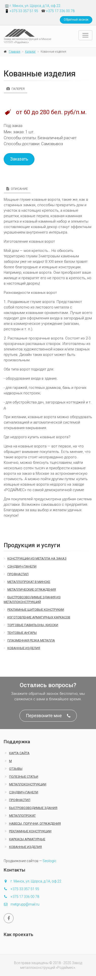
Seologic (49, 861)
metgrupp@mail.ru (25, 904)
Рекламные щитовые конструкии (35, 609)
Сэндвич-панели (21, 566)
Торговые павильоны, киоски (32, 625)
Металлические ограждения (31, 589)
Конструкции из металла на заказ (36, 558)
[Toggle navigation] (85, 35)
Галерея (18, 89)
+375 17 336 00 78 (60, 11)
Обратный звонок (76, 19)
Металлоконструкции (27, 784)
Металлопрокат (22, 815)
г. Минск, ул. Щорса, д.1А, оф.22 (35, 6)
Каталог (30, 51)
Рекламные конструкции (30, 831)
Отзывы (15, 769)
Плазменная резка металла (31, 640)
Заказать (19, 159)
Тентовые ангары (22, 633)
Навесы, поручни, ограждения (35, 823)
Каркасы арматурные (27, 839)
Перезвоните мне (44, 715)
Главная (14, 51)
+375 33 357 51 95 (24, 11)
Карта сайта (19, 753)
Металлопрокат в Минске (28, 582)
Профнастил (18, 574)
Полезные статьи (23, 776)
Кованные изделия (23, 648)
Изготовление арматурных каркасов (38, 617)
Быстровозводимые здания (33, 808)
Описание (19, 189)
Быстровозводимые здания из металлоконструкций (32, 599)
